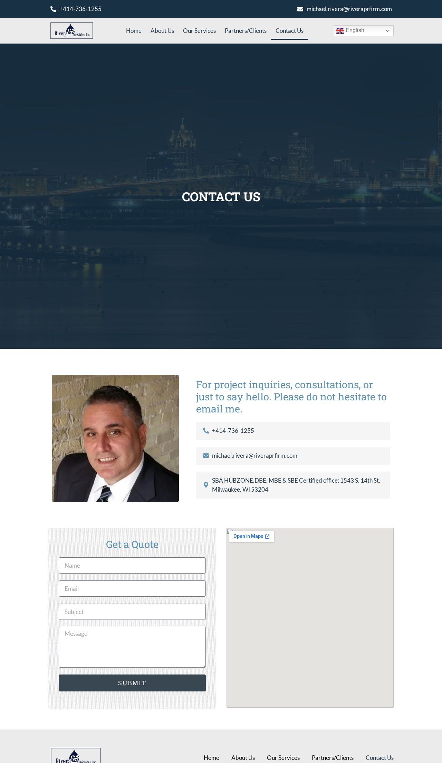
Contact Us (290, 30)
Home (134, 30)
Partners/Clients (246, 30)
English (354, 30)
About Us (162, 30)
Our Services (199, 30)
